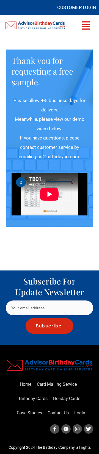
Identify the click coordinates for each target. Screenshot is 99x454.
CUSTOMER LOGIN (76, 7)
